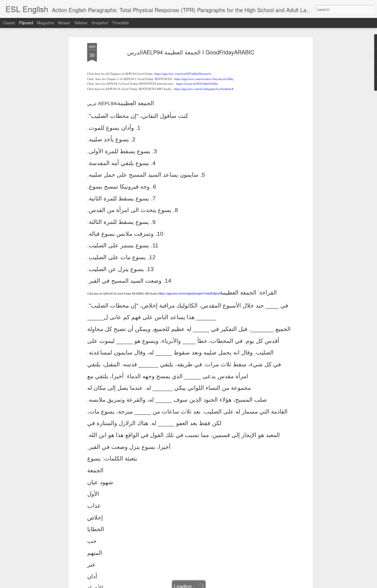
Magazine (45, 22)
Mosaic (64, 22)
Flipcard (26, 22)
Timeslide (120, 22)
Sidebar (81, 22)
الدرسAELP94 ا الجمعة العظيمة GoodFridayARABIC (190, 52)
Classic (9, 22)
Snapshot (100, 22)
